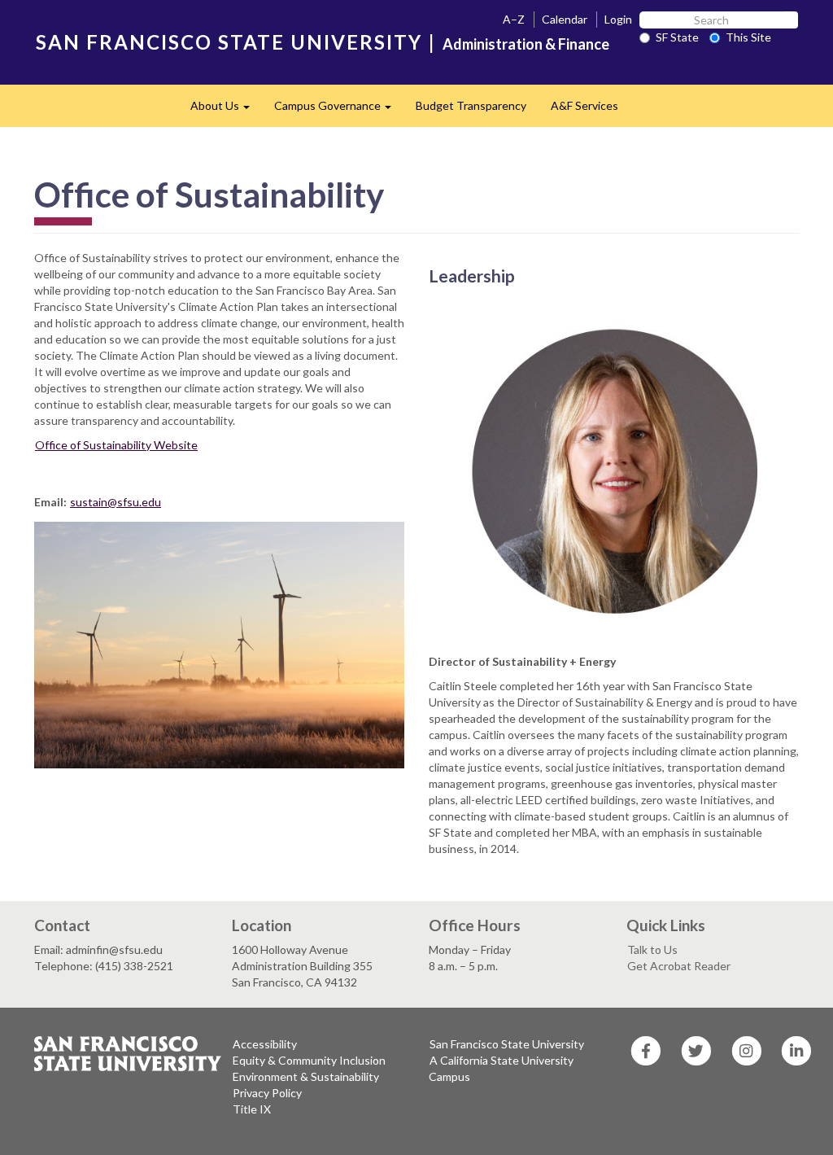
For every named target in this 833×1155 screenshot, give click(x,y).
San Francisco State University (507, 1044)
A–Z (514, 19)
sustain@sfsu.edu (115, 502)
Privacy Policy (267, 1093)
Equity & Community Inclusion (309, 1060)
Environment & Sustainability (306, 1076)
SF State (677, 37)
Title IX (252, 1109)
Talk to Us (652, 949)
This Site (748, 37)
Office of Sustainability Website (116, 445)
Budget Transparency (471, 105)
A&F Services (584, 105)
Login (618, 19)
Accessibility (265, 1044)
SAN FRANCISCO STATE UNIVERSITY (229, 42)
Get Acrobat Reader (679, 966)
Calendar (564, 19)
